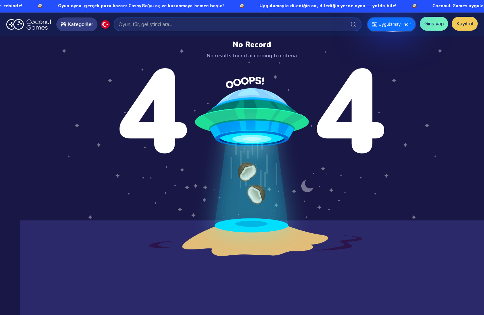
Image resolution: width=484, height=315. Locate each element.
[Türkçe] (105, 24)
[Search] (353, 24)
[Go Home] (28, 24)
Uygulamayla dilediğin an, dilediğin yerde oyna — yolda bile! (321, 6)
